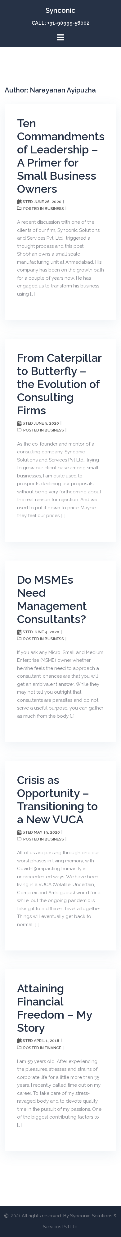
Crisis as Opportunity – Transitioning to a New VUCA (57, 799)
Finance (53, 1047)
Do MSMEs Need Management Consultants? (52, 599)
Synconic (60, 10)
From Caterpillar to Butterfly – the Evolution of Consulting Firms (59, 384)
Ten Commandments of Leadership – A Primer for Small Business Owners (61, 156)
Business (54, 208)
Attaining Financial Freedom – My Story (54, 1008)
